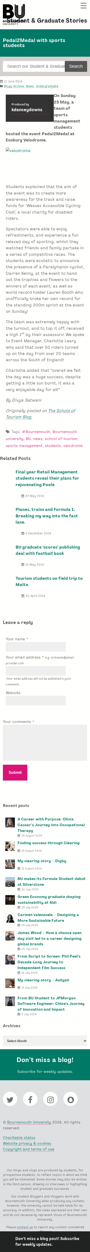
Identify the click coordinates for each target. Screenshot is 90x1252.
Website (13, 692)
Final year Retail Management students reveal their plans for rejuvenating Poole (47, 478)
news (37, 438)
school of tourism (61, 438)
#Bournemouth (36, 431)
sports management (24, 445)
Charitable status (19, 1137)
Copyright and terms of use (28, 1149)
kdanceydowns (27, 110)
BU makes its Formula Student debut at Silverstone (52, 881)
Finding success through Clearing (49, 842)
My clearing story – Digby (42, 860)
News (30, 86)
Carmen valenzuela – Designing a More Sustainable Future (48, 917)
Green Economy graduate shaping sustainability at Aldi (49, 899)
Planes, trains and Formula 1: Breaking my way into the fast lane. (47, 516)
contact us (25, 1227)
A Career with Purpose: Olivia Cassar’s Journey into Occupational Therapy (51, 825)
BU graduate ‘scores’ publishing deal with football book (48, 550)
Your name (16, 638)
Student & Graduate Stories (46, 20)
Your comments (17, 721)
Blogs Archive (14, 86)
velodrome (73, 445)
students (53, 445)
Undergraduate (47, 86)
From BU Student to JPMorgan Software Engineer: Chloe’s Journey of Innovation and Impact (51, 1003)
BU (28, 438)
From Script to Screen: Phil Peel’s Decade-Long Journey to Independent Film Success (49, 962)
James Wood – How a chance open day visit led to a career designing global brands (50, 938)
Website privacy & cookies (27, 1143)
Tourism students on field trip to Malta (49, 581)
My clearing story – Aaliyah (43, 980)
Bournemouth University (14, 14)
